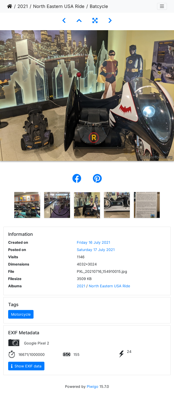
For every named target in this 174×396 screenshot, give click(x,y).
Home (9, 6)
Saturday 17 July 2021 (96, 249)
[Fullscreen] (95, 20)
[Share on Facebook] (78, 178)
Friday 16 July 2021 (93, 242)
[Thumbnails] (79, 20)
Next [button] (165, 206)
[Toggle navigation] (162, 6)
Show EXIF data (27, 366)
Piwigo (92, 386)
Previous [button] (9, 206)
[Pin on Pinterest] (97, 178)
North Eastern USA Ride (59, 6)
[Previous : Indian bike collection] (64, 20)
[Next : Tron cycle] (110, 20)
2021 (22, 6)
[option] (27, 205)
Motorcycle (21, 314)
